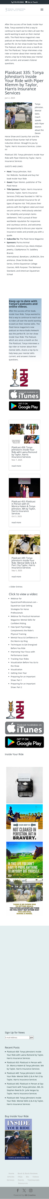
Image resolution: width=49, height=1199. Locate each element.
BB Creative (30, 1195)
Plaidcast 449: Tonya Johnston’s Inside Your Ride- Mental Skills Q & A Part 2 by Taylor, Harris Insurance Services (24, 562)
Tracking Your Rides (20, 659)
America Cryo (22, 246)
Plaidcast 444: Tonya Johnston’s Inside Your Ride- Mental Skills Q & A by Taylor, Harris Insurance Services (25, 1101)
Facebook (22, 175)
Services (10, 1180)
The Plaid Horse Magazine (32, 239)
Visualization (16, 669)
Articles (10, 1176)
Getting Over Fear (19, 673)
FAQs (20, 1176)
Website (14, 175)
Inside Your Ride (19, 178)
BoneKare (24, 256)
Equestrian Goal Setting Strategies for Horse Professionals (21, 609)
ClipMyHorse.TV (21, 249)
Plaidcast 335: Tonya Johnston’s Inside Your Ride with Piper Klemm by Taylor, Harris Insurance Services (24, 157)
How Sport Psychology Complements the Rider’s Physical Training (22, 630)
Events (21, 1180)
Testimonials (33, 1180)
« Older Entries (15, 586)
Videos (36, 1176)
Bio (27, 1176)
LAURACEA (34, 256)
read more (16, 466)
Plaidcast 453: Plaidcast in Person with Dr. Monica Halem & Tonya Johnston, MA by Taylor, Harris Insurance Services (24, 507)
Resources (23, 1183)
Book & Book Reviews (28, 1173)
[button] (24, 785)
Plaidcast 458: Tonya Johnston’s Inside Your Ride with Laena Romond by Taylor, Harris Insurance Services (24, 452)
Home (11, 1173)
